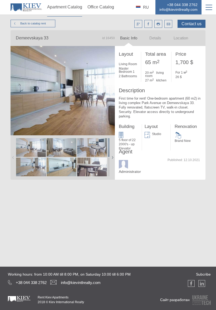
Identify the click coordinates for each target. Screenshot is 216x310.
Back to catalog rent (33, 23)
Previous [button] (12, 156)
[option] (31, 157)
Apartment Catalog (64, 7)
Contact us (191, 24)
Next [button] (111, 156)
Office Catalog (100, 7)
